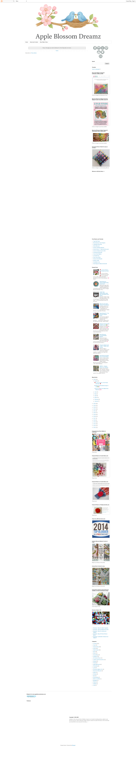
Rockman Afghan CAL (98, 669)
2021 (94, 410)
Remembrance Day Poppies (99, 242)
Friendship (95, 666)
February (97, 399)
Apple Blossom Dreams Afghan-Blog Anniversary (104, 282)
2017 (94, 418)
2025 (94, 403)
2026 (94, 379)
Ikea (94, 675)
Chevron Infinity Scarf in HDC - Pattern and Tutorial (104, 346)
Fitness (94, 682)
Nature (94, 672)
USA (94, 685)
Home (26, 42)
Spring (94, 661)
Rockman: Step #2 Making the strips (101, 629)
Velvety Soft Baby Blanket (98, 247)
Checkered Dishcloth (97, 252)
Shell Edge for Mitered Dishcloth (100, 263)
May (96, 393)
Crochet (95, 643)
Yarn (94, 645)
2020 (94, 412)
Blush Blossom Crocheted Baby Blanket (103, 335)
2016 (94, 420)
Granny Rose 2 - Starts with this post (101, 249)
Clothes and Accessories (98, 659)
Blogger (73, 745)
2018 (94, 416)
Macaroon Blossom (97, 670)
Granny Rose (96, 646)
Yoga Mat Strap (96, 241)
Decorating (95, 654)
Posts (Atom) (34, 53)
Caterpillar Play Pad (97, 244)
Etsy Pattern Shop (44, 42)
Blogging (95, 680)
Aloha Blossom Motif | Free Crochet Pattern (104, 356)
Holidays (95, 656)
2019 (94, 414)
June (96, 392)
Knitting (94, 683)
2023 (94, 407)
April (96, 395)
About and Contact (34, 42)
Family (94, 662)
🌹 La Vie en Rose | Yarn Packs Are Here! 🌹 (104, 271)
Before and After (96, 678)
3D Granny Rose (96, 658)
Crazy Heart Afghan (97, 254)
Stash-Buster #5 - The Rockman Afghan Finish (104, 314)
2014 (94, 423)
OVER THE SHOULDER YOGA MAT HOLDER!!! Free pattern (104, 294)
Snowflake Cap (96, 262)
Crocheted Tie (96, 255)
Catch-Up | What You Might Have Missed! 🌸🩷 (101, 389)
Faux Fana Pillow (97, 257)
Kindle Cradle (96, 260)
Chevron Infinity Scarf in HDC (99, 250)
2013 (94, 425)
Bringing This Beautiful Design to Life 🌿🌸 (104, 324)
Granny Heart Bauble (97, 258)
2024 (94, 405)
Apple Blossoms (96, 664)
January (96, 401)
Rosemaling (95, 677)
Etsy (94, 651)
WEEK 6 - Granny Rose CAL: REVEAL (104, 367)
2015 (94, 421)
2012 (94, 427)
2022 (94, 409)
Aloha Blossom (96, 246)
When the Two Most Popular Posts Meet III (104, 304)
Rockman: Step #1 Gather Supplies (100, 628)
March (96, 397)
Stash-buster (96, 650)
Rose (94, 653)
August (96, 381)
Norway (94, 674)
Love (94, 667)
